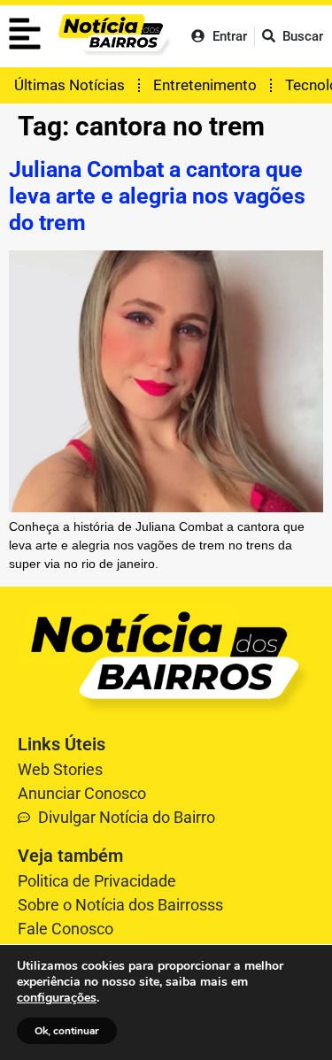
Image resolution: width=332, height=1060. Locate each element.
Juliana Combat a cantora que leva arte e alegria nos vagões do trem (157, 196)
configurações (57, 998)
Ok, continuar (67, 1031)
